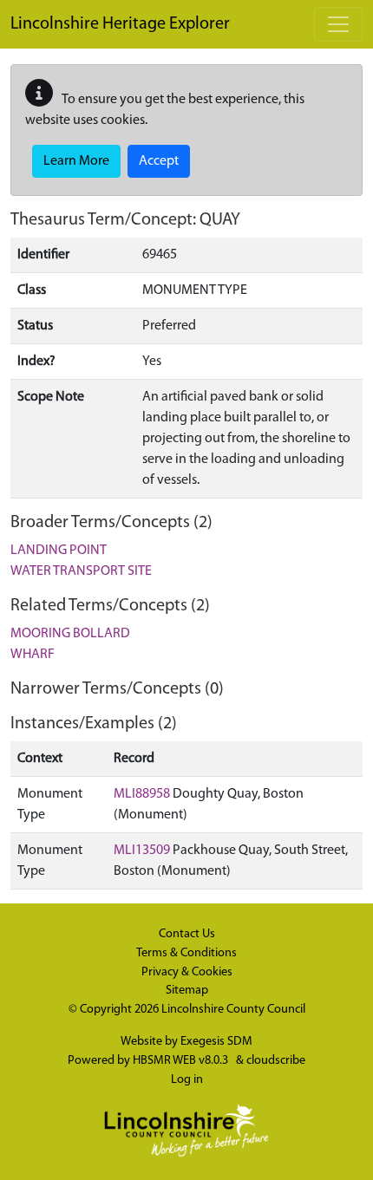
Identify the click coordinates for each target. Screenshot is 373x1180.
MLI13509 (142, 850)
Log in (187, 1079)
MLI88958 (142, 794)
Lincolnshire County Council (233, 1009)
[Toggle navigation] (338, 24)
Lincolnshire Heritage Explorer (120, 24)
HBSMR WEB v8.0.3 (182, 1060)
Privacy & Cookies (186, 972)
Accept (159, 161)
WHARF (32, 655)
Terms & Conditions (186, 953)
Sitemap (187, 990)
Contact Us (187, 934)
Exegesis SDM (216, 1041)
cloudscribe (275, 1060)
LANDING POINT (58, 550)
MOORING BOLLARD (70, 634)
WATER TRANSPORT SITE (81, 571)
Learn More (76, 161)
